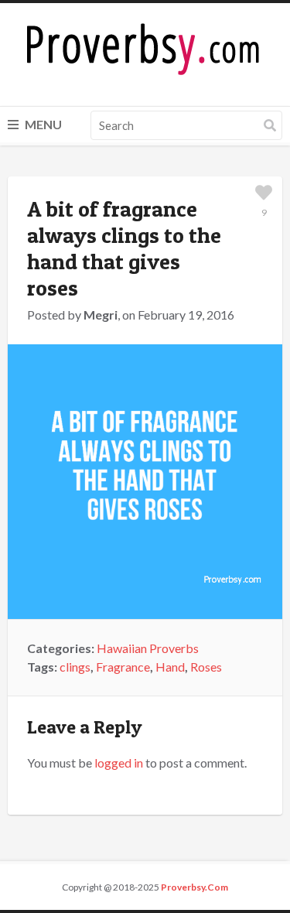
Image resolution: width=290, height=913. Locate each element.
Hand (170, 666)
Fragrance (123, 666)
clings (75, 666)
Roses (206, 666)
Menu (42, 124)
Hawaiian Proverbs (148, 648)
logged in (118, 762)
